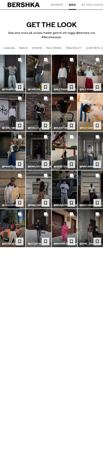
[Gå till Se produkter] (12, 74)
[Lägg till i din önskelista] (19, 87)
